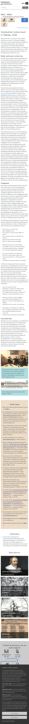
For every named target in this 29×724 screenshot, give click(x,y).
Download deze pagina (23, 27)
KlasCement (23, 518)
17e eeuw (24, 20)
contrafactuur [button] (4, 210)
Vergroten (27, 351)
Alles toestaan (14, 713)
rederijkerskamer (12, 95)
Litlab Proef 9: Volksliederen (10, 536)
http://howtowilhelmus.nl (10, 515)
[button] (11, 7)
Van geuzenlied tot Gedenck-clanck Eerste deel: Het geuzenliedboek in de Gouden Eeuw (15, 491)
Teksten (9, 14)
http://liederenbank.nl (9, 439)
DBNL (7, 409)
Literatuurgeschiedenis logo (6, 3)
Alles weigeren (14, 717)
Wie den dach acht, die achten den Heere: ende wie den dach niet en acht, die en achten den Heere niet (15, 445)
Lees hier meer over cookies (8, 720)
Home (3, 14)
